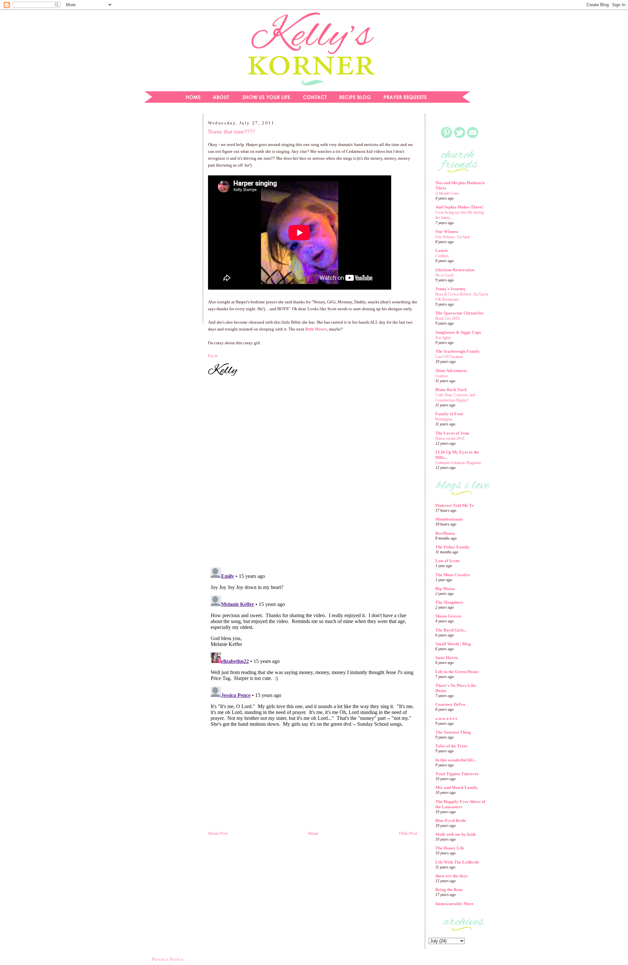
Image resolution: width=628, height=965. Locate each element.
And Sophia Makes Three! (459, 207)
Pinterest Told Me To (454, 505)
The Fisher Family (452, 547)
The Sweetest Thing (453, 732)
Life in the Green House (457, 671)
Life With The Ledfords (457, 862)
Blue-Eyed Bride (450, 820)
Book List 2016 (447, 318)
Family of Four (449, 413)
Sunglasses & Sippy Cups (458, 332)
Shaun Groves (448, 616)
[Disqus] (312, 472)
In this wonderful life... (455, 760)
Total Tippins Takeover (457, 773)
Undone (441, 376)
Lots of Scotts (447, 560)
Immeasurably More (454, 903)
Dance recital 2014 (449, 438)
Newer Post (218, 833)
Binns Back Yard (450, 389)
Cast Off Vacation (449, 356)
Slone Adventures (451, 370)
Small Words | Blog (453, 643)
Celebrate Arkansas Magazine (458, 462)
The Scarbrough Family (457, 351)
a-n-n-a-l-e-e (446, 718)
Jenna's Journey (450, 288)
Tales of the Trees (451, 745)
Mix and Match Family (456, 787)
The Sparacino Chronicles (459, 313)
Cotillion (442, 256)
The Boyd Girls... (451, 630)
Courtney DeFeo (450, 704)
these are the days (451, 875)
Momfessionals (449, 519)
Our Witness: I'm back (452, 237)
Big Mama (445, 588)
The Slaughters (449, 602)
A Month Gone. (447, 193)
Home (313, 833)
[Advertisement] (168, 220)
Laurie (441, 250)
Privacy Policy (168, 959)
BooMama (445, 533)
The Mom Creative (452, 574)
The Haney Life (449, 848)
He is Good (444, 275)
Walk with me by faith (455, 834)
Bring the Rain (448, 889)
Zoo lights (443, 337)
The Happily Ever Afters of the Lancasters (460, 804)
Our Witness (446, 231)
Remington (443, 419)
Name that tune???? (231, 131)
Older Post (408, 833)
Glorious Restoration (454, 269)
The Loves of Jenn (452, 433)
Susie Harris (446, 657)
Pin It (213, 355)
